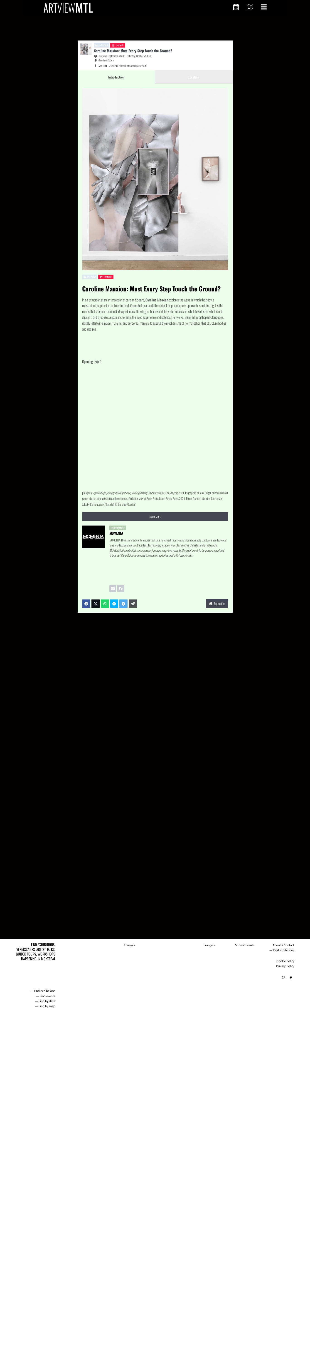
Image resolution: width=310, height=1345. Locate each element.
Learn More (155, 516)
